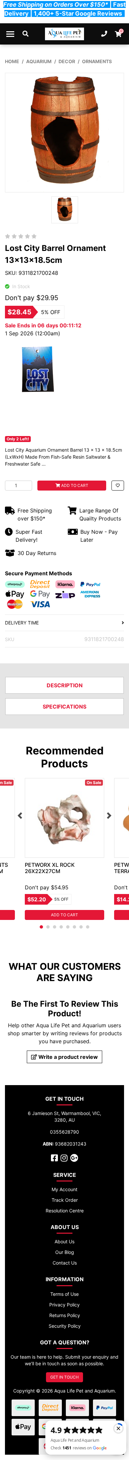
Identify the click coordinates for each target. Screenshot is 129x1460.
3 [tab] (54, 927)
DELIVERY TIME (22, 622)
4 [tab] (61, 927)
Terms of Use (64, 1294)
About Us (64, 1241)
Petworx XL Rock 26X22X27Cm (50, 867)
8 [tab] (87, 927)
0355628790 (64, 1132)
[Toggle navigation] (10, 34)
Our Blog (64, 1252)
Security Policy (65, 1326)
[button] (117, 486)
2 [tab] (48, 927)
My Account (64, 1189)
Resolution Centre (65, 1210)
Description (65, 685)
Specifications (64, 706)
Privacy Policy (64, 1304)
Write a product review (67, 1057)
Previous (19, 815)
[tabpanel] (64, 849)
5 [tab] (67, 927)
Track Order (65, 1200)
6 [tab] (74, 927)
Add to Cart (74, 485)
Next (109, 815)
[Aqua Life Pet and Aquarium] (64, 34)
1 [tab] (41, 927)
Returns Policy (64, 1315)
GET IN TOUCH (64, 1377)
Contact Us (65, 1263)
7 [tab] (81, 927)
